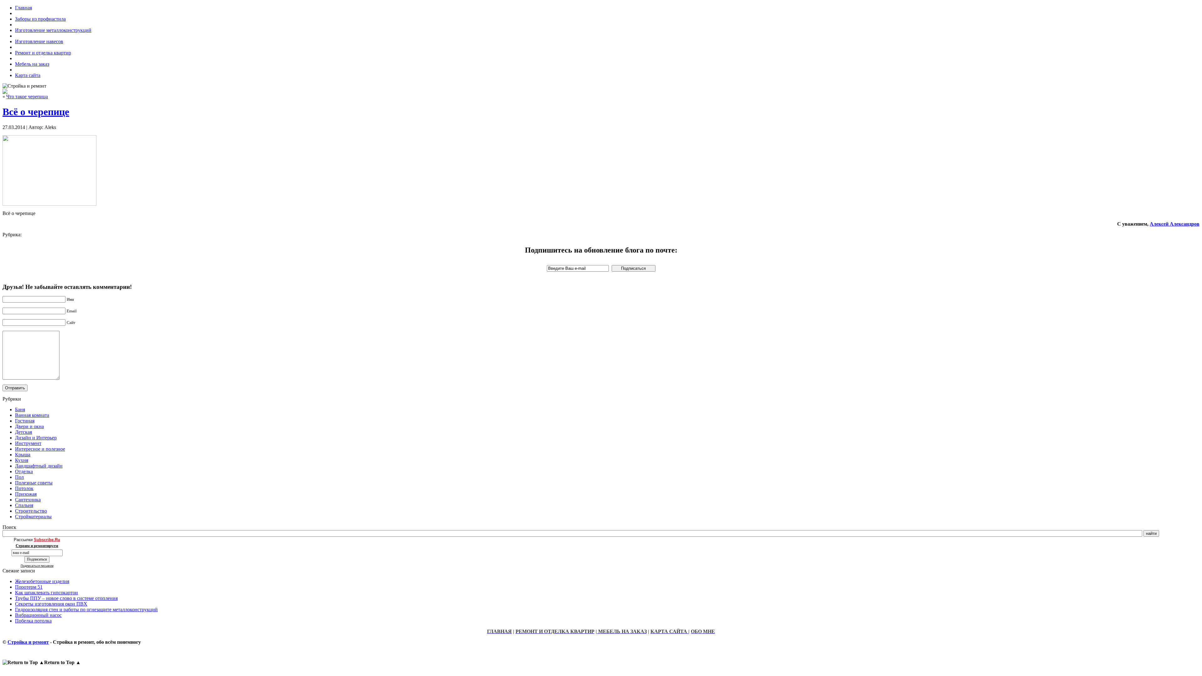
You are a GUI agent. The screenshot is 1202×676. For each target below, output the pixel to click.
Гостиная (24, 420)
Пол (19, 477)
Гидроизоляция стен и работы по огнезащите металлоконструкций (86, 609)
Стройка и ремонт (28, 642)
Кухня (21, 460)
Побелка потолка (33, 620)
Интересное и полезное (40, 449)
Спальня (24, 505)
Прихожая (26, 494)
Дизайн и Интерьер (36, 437)
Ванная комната (32, 415)
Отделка (24, 471)
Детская (23, 432)
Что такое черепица (27, 96)
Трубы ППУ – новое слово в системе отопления (66, 598)
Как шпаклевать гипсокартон (46, 592)
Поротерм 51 (29, 587)
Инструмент (28, 443)
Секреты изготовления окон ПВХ (51, 604)
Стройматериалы (33, 516)
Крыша (22, 454)
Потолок (24, 488)
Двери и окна (29, 426)
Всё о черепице (36, 111)
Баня (20, 409)
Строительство (31, 511)
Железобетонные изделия (42, 581)
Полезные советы (34, 482)
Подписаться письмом (37, 565)
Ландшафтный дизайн (39, 466)
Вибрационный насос (38, 615)
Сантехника (28, 499)
